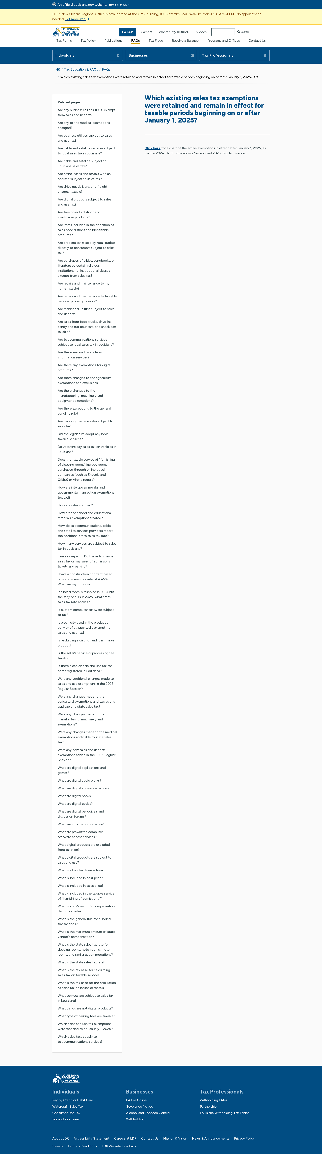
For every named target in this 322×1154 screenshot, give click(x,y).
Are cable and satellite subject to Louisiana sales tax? (82, 163)
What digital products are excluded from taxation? (84, 847)
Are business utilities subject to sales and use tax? (85, 138)
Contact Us (257, 40)
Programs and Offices (223, 40)
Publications (113, 40)
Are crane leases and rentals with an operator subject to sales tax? (84, 176)
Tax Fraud (156, 40)
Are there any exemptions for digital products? (84, 367)
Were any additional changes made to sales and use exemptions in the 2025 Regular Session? (86, 684)
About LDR (60, 1138)
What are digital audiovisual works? (83, 788)
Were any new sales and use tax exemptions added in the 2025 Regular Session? (86, 755)
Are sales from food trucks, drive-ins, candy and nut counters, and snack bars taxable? (87, 327)
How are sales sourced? (75, 505)
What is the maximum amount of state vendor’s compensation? (86, 934)
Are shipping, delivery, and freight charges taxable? (82, 189)
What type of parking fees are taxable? (86, 1016)
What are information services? (81, 824)
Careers (146, 32)
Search (244, 31)
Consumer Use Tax (66, 1113)
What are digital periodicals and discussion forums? (81, 813)
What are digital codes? (75, 804)
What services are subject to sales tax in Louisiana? (86, 998)
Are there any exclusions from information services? (80, 354)
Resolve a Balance (185, 40)
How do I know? (118, 4)
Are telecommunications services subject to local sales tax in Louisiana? (86, 342)
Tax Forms (64, 40)
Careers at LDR (125, 1138)
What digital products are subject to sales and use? (84, 859)
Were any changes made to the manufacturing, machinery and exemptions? (81, 719)
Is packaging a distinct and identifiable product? (86, 642)
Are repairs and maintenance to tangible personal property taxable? (87, 298)
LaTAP (127, 32)
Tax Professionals (217, 55)
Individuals (64, 55)
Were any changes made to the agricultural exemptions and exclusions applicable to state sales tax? (86, 701)
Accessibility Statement (91, 1138)
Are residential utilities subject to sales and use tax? (86, 311)
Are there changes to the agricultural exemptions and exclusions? (85, 380)
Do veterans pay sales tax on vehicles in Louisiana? (87, 449)
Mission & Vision (175, 1138)
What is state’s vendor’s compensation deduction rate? (86, 908)
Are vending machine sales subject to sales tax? (85, 423)
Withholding (135, 1119)
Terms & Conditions (82, 1146)
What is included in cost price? (80, 878)
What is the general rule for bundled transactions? (84, 921)
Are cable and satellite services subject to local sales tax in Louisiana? (86, 150)
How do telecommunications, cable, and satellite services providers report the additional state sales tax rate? (85, 531)
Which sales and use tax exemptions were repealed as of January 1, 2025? (85, 1026)
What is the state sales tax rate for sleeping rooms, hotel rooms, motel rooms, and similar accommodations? (85, 949)
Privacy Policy (244, 1138)
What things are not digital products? (85, 1008)
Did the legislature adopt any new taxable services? (83, 436)
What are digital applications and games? (82, 770)
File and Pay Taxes (66, 1119)
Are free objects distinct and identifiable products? (79, 214)
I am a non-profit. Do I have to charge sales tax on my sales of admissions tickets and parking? (85, 561)
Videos (201, 32)
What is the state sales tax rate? (81, 962)
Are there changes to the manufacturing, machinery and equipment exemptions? (80, 396)
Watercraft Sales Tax (67, 1106)
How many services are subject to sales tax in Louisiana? (87, 546)
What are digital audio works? (79, 780)
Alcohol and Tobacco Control (148, 1113)
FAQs (135, 40)
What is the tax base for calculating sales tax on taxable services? (84, 972)
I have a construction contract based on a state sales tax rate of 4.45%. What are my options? (85, 579)
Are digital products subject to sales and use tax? (84, 201)
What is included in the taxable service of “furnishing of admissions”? (86, 895)
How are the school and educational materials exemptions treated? (85, 515)
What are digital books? (75, 796)
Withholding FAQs (213, 1100)
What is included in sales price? (80, 886)
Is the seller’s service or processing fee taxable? (86, 655)
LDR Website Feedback (119, 1146)
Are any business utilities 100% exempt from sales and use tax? (86, 112)
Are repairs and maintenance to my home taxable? (84, 285)
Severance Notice (139, 1106)
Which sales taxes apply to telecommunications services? (80, 1039)
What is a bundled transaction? (80, 870)
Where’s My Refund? (174, 32)
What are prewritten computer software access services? (80, 834)
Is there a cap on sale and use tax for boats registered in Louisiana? (85, 668)
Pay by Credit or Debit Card (72, 1100)
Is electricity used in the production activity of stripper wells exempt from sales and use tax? (85, 627)
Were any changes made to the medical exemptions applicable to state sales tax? (87, 737)
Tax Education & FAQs (81, 69)
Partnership (208, 1106)
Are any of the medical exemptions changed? (84, 125)
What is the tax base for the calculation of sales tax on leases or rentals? (87, 985)
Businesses (138, 55)
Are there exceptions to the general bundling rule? (84, 410)
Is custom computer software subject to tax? (86, 612)
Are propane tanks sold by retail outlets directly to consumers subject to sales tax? (87, 248)
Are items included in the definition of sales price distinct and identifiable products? (86, 230)
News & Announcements (210, 1138)
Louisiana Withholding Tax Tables (224, 1113)
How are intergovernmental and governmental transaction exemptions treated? (86, 492)
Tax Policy (88, 40)
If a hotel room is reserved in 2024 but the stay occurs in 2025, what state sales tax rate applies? (86, 597)
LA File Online (136, 1100)
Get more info (75, 19)
